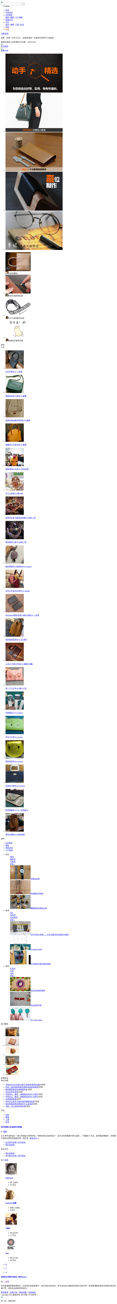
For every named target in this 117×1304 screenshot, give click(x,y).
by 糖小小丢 (22, 688)
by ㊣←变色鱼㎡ (21, 810)
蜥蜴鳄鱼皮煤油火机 (39, 908)
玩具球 (13, 915)
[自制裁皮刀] (14, 709)
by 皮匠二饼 (31, 518)
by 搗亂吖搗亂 (27, 664)
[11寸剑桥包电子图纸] (12, 1064)
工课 (17, 25)
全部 (6, 1160)
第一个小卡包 (10, 688)
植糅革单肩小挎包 (12, 396)
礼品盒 (13, 969)
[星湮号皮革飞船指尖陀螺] (14, 514)
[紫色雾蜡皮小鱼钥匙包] (14, 563)
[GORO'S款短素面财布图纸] (12, 1045)
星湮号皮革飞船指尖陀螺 (15, 518)
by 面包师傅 (20, 834)
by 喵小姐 (19, 493)
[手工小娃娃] (14, 490)
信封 (12, 973)
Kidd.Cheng (9, 1178)
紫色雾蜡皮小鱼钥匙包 (14, 566)
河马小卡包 (10, 737)
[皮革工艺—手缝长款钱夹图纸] (12, 1074)
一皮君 (6, 1281)
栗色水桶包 (10, 834)
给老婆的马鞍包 (37, 893)
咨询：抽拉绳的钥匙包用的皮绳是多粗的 (21, 1087)
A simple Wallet (36, 949)
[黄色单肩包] (14, 758)
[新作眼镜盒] (14, 807)
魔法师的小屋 (10, 542)
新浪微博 (4, 1292)
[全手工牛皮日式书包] (14, 587)
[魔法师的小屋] (14, 539)
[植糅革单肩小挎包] (14, 392)
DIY (11, 913)
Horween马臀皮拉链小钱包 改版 (18, 615)
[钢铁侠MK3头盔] (14, 465)
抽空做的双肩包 (11, 640)
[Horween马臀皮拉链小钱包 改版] (14, 612)
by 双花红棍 (24, 469)
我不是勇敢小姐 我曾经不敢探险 (11, 1127)
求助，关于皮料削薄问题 (15, 1106)
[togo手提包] (14, 368)
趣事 (12, 25)
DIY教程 (8, 843)
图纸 (12, 17)
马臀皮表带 (35, 879)
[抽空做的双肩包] (14, 636)
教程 (7, 17)
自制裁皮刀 (10, 713)
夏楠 (5, 1132)
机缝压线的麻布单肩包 (14, 420)
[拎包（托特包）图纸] (12, 1036)
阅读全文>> (34, 1138)
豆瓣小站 (13, 1292)
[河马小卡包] (14, 733)
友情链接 (32, 1292)
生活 (22, 25)
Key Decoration (36, 1020)
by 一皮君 (18, 372)
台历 (12, 971)
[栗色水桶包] (14, 831)
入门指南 (19, 17)
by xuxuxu (19, 713)
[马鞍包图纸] (12, 1055)
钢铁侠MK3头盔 (12, 469)
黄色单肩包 (10, 761)
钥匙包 (13, 859)
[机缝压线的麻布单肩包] (14, 417)
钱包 (12, 857)
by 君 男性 (23, 640)
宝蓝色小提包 (10, 786)
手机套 (13, 862)
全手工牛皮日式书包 (13, 591)
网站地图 (23, 1292)
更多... (12, 864)
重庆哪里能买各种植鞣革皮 (16, 1089)
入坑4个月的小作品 (13, 664)
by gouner (28, 566)
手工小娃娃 (10, 493)
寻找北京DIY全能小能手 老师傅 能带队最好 (23, 1085)
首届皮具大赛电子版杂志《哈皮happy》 (14, 1277)
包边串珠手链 (36, 1005)
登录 (7, 34)
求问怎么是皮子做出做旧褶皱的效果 (20, 1101)
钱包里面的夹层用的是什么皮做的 (19, 1104)
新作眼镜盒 (10, 810)
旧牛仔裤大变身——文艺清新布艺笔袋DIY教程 (50, 935)
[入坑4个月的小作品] (14, 660)
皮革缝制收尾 (10, 1099)
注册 (3, 34)
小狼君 (7, 1228)
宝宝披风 (13, 917)
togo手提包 (9, 372)
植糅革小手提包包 (12, 445)
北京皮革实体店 (11, 1092)
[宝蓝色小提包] (14, 782)
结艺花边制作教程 (38, 990)
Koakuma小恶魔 (10, 1203)
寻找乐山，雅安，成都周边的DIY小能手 (21, 1094)
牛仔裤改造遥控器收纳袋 (41, 964)
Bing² (7, 1253)
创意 (7, 25)
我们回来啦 (10, 1145)
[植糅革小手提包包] (14, 441)
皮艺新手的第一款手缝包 (15, 1142)
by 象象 (24, 396)
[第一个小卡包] (14, 685)
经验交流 (9, 848)
